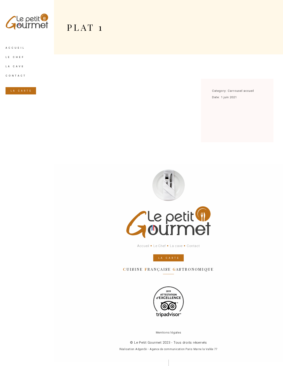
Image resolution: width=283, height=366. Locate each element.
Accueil (143, 245)
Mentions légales (168, 332)
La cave (176, 245)
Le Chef (159, 245)
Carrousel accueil (241, 91)
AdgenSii (141, 349)
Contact (193, 245)
